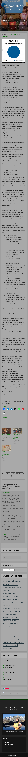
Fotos (20, 602)
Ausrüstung (18, 581)
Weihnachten (8, 648)
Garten (14, 605)
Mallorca (7, 620)
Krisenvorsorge (5, 475)
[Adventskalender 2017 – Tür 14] (6, 431)
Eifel (16, 596)
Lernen (12, 617)
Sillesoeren (5, 36)
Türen (13, 636)
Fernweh (13, 602)
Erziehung (17, 599)
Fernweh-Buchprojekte (9, 665)
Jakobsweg (7, 614)
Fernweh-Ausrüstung (9, 662)
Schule (15, 627)
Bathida (14, 584)
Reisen (6, 623)
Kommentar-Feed (9, 746)
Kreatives (17, 614)
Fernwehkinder (14, 6)
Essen (5, 602)
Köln (5, 617)
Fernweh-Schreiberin (9, 672)
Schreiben (7, 627)
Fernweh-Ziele (7, 679)
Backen (6, 584)
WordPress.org (8, 748)
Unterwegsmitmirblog (11, 639)
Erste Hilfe (8, 473)
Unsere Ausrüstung (15, 707)
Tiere (21, 633)
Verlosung (7, 642)
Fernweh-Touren (8, 677)
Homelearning (15, 611)
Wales (6, 645)
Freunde (6, 605)
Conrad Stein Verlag (10, 593)
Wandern (13, 645)
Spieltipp (6, 633)
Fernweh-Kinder (8, 667)
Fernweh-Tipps (7, 674)
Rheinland (14, 623)
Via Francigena (18, 642)
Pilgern (15, 620)
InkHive (18, 755)
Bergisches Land (9, 587)
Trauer (6, 636)
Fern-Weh (6, 660)
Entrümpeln (7, 599)
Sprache (15, 633)
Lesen (18, 617)
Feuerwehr (13, 473)
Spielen (16, 630)
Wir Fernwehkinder (16, 708)
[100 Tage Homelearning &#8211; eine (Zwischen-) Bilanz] (6, 448)
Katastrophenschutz (19, 473)
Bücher (6, 590)
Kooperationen (7, 681)
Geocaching (8, 608)
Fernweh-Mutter (8, 670)
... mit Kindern (8, 581)
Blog (18, 587)
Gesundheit (18, 608)
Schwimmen (7, 630)
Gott (5, 611)
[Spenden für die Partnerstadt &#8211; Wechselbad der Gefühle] (17, 431)
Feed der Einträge (9, 744)
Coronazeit (7, 596)
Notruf (10, 475)
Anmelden (7, 742)
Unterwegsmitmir (6, 492)
